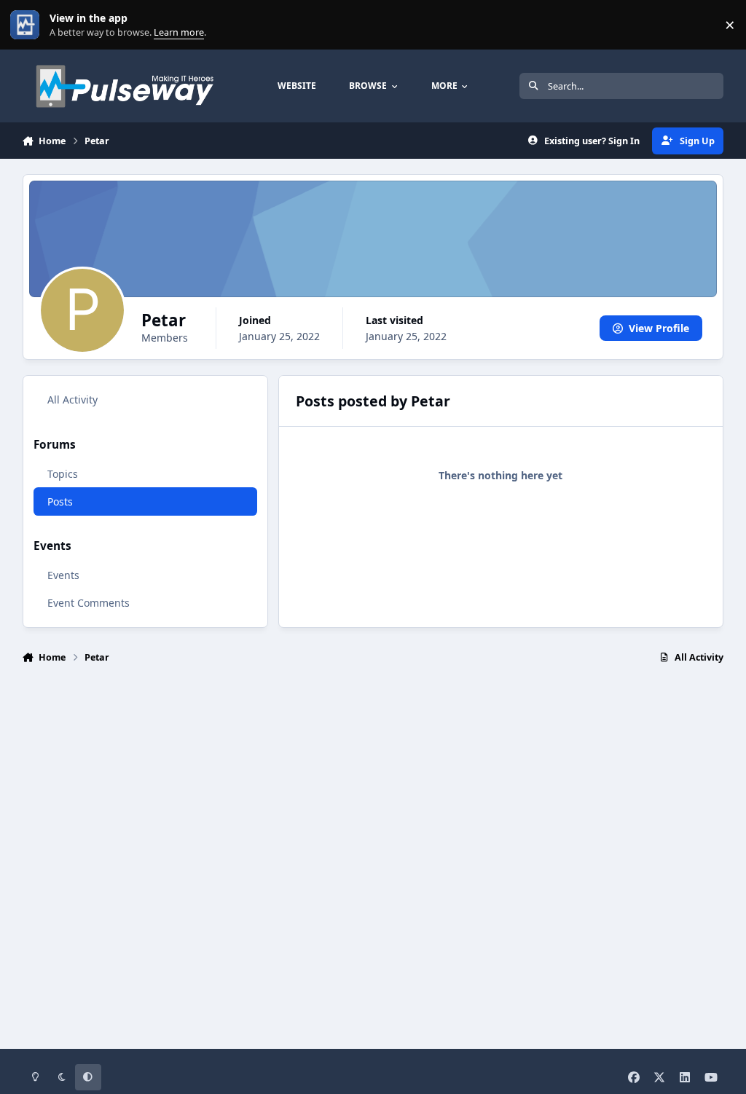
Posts (60, 501)
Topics (62, 474)
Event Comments (88, 603)
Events (63, 575)
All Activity (72, 399)
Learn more (28, 25)
